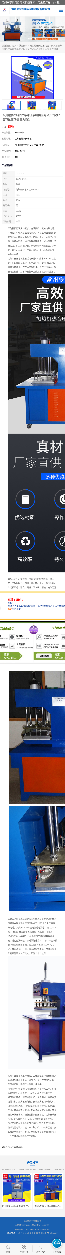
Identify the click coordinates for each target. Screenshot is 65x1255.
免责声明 (33, 1233)
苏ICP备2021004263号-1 (41, 1225)
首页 (14, 46)
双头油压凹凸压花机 (39, 46)
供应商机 (23, 46)
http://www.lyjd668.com (12, 1147)
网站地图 (54, 1233)
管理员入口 (43, 1233)
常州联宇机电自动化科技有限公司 (27, 1229)
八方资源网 (23, 1233)
